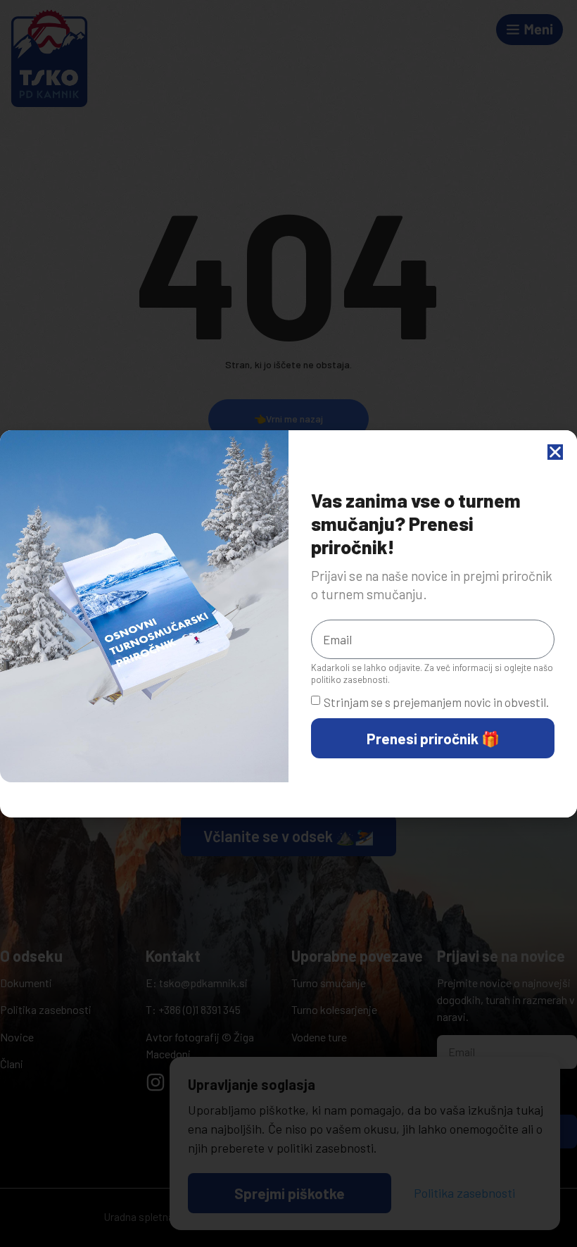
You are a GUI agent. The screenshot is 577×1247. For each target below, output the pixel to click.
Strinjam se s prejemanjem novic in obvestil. (436, 702)
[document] (288, 623)
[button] (555, 452)
